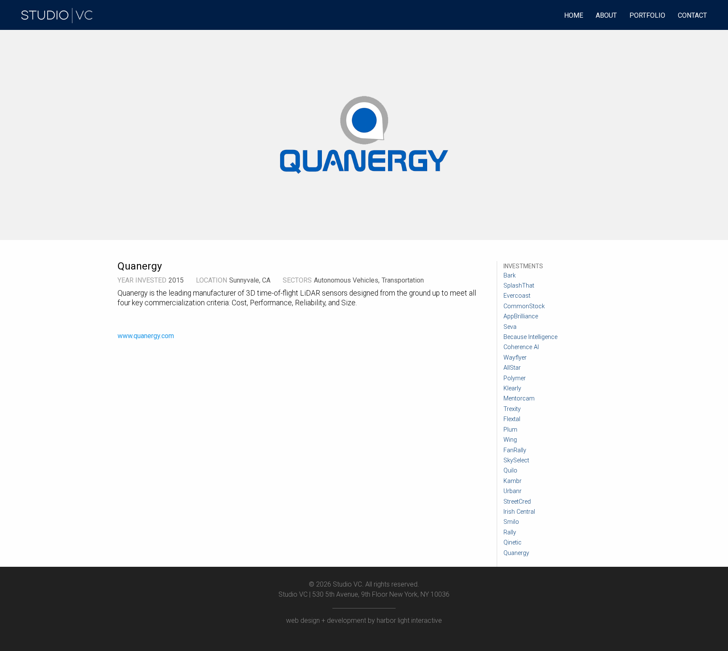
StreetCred (517, 501)
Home (573, 15)
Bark (509, 275)
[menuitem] (58, 14)
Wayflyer (515, 357)
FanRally (514, 450)
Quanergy (516, 553)
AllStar (512, 367)
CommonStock (524, 306)
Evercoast (516, 295)
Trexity (512, 409)
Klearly (512, 388)
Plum (510, 429)
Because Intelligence (530, 337)
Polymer (514, 378)
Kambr (512, 481)
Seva (510, 327)
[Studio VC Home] (58, 14)
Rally (509, 532)
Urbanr (512, 491)
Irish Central (519, 511)
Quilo (510, 470)
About (606, 15)
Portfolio (647, 15)
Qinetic (512, 542)
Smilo (511, 522)
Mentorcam (519, 398)
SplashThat (518, 285)
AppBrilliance (520, 316)
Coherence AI (521, 347)
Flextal (511, 419)
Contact (692, 15)
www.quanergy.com (146, 336)
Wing (510, 439)
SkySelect (516, 460)
